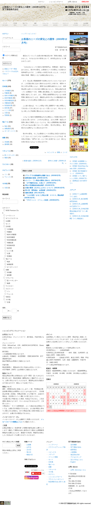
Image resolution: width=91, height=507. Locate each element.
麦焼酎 (7, 144)
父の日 (29, 450)
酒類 (58, 152)
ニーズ (65, 152)
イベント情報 (53, 457)
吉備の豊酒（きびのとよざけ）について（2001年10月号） (45, 188)
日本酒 (4, 86)
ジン (6, 174)
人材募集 (74, 452)
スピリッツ (6, 170)
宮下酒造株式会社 (70, 503)
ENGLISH (85, 2)
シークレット (10, 215)
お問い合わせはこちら (78, 470)
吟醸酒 (7, 93)
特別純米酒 (8, 105)
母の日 (29, 452)
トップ (23, 34)
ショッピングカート (55, 477)
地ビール (5, 122)
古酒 (6, 113)
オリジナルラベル (11, 218)
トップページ (53, 445)
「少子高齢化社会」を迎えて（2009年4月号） (41, 183)
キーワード (6, 198)
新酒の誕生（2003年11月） (33, 161)
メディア (73, 190)
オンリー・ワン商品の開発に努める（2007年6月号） (43, 180)
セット (4, 80)
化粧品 (7, 297)
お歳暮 (7, 221)
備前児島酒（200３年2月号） (35, 193)
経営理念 (74, 450)
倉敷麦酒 (8, 128)
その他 (4, 183)
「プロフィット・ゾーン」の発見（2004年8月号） (42, 200)
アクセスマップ (76, 457)
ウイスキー (6, 164)
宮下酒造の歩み (76, 447)
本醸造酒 (8, 103)
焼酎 (3, 138)
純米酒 (7, 108)
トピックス (31, 34)
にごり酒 (8, 110)
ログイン (5, 34)
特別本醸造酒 (9, 100)
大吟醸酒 (8, 91)
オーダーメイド (10, 131)
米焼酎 (7, 142)
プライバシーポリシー (56, 479)
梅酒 (6, 158)
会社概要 (74, 445)
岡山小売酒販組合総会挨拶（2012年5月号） (40, 185)
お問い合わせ (72, 2)
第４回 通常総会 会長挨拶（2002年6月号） (41, 190)
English (73, 462)
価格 (3, 308)
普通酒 (7, 115)
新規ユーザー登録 (11, 69)
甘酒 (6, 188)
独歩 (6, 126)
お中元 (29, 447)
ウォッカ (8, 177)
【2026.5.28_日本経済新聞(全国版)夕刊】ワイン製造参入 (79, 211)
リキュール (6, 151)
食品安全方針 (75, 454)
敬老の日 (30, 454)
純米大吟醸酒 (9, 95)
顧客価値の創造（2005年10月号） (37, 178)
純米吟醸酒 (8, 98)
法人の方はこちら (77, 459)
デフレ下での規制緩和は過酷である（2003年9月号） (43, 175)
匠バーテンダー (10, 155)
